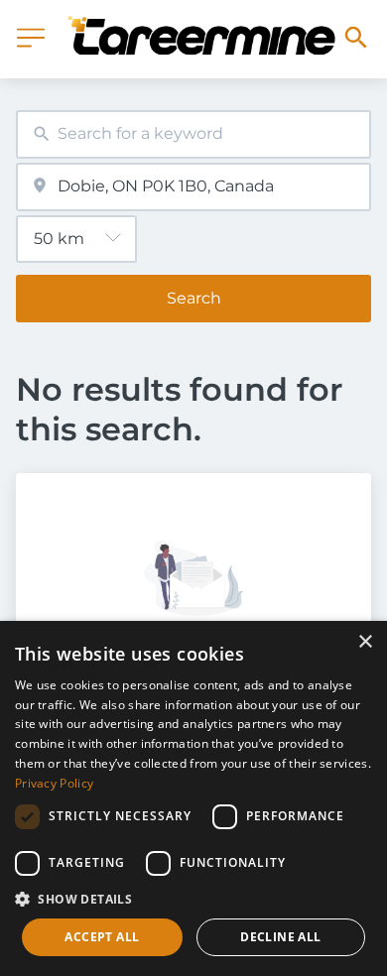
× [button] (364, 642)
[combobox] (193, 134)
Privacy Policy (54, 783)
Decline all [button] (280, 936)
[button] (193, 899)
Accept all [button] (101, 936)
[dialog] (193, 798)
